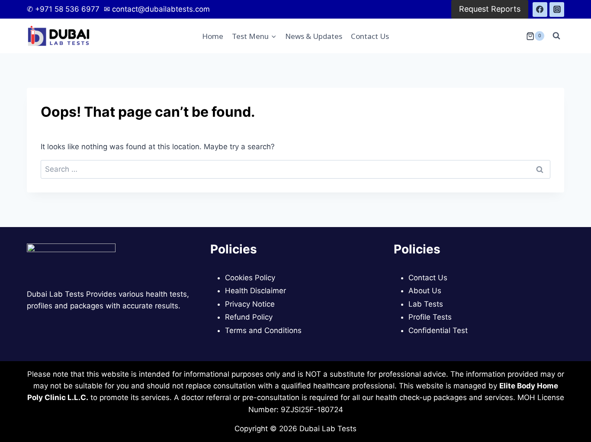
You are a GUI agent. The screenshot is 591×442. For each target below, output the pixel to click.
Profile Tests (430, 317)
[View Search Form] (556, 36)
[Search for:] (295, 169)
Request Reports (489, 8)
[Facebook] (540, 9)
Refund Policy (249, 317)
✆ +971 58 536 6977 (64, 9)
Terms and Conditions (263, 330)
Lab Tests (425, 304)
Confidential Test (438, 330)
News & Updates (313, 36)
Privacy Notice (250, 304)
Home (212, 36)
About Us (424, 290)
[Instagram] (556, 9)
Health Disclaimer (255, 290)
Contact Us (370, 36)
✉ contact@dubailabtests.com (156, 9)
